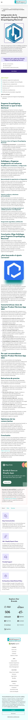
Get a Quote (14, 71)
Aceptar (13, 710)
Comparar (14, 687)
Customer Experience (14, 662)
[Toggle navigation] (1, 2)
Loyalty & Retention (14, 664)
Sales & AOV (14, 661)
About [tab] (3, 508)
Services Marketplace (5, 8)
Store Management (14, 667)
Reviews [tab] (13, 508)
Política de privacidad (12, 706)
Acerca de (14, 649)
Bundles (14, 678)
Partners (14, 674)
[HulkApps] (20, 2)
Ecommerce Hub (14, 689)
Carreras (14, 651)
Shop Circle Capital (14, 672)
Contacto (14, 653)
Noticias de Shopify (14, 685)
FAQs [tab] (8, 508)
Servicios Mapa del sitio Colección (17, 8)
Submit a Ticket (14, 655)
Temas (14, 683)
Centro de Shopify (14, 691)
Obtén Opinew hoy (5, 450)
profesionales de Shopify (10, 498)
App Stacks (14, 676)
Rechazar (13, 713)
